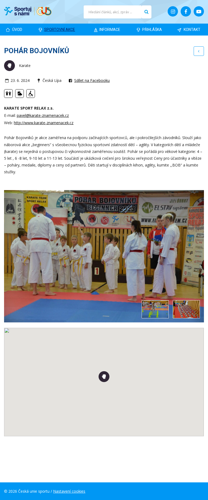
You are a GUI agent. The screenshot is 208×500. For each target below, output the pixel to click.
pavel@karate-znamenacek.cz (43, 115)
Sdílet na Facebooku (92, 80)
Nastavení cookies (69, 491)
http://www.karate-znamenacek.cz (43, 122)
